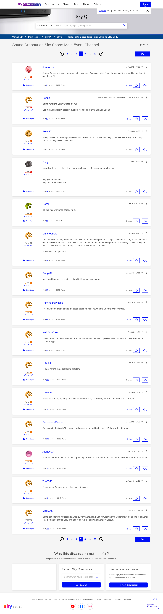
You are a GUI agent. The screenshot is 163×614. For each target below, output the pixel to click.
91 (47, 85)
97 (47, 290)
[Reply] (145, 85)
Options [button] (142, 44)
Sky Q (81, 16)
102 (47, 439)
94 (47, 191)
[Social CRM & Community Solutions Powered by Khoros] (153, 606)
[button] (146, 66)
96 (47, 260)
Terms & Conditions (52, 599)
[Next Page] (101, 53)
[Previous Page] (61, 53)
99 (47, 350)
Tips (76, 4)
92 (47, 119)
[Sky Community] (29, 4)
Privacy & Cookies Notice (71, 599)
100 (47, 380)
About (86, 4)
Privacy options (37, 599)
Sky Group (127, 599)
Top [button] (157, 599)
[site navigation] (13, 4)
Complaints (107, 599)
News (66, 4)
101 (47, 409)
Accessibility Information (92, 599)
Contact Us (117, 599)
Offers (97, 4)
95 (47, 221)
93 (47, 149)
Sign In (145, 4)
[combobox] (87, 26)
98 (47, 320)
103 (47, 468)
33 (95, 54)
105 (47, 529)
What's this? (28, 79)
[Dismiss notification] (148, 11)
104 (47, 498)
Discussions (52, 4)
